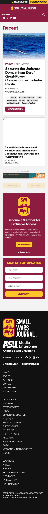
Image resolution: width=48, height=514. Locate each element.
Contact (7, 384)
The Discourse (11, 426)
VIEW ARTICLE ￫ (15, 109)
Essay (9, 64)
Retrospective (11, 407)
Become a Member (38, 2)
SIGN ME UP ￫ (24, 244)
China (39, 98)
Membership (9, 387)
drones (22, 100)
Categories (9, 399)
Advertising (9, 391)
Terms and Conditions (27, 498)
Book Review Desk (12, 441)
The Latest (22, 64)
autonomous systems (26, 98)
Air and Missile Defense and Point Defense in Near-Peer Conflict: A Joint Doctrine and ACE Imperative (22, 152)
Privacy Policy (9, 498)
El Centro (8, 403)
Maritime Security (13, 103)
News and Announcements (17, 449)
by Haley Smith (11, 88)
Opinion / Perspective (14, 415)
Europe (7, 468)
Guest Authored (12, 422)
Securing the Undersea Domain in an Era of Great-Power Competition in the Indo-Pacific (23, 76)
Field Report (10, 437)
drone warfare (12, 100)
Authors (8, 380)
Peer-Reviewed (11, 434)
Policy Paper (9, 430)
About (6, 376)
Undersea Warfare (28, 103)
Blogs (6, 453)
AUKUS (13, 98)
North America (11, 484)
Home (6, 372)
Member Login (20, 2)
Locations (8, 461)
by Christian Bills (10, 160)
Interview (8, 418)
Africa (6, 465)
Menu (6, 14)
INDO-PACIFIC (32, 100)
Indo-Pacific (9, 476)
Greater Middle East (14, 472)
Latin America (10, 480)
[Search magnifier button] (43, 14)
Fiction (6, 445)
